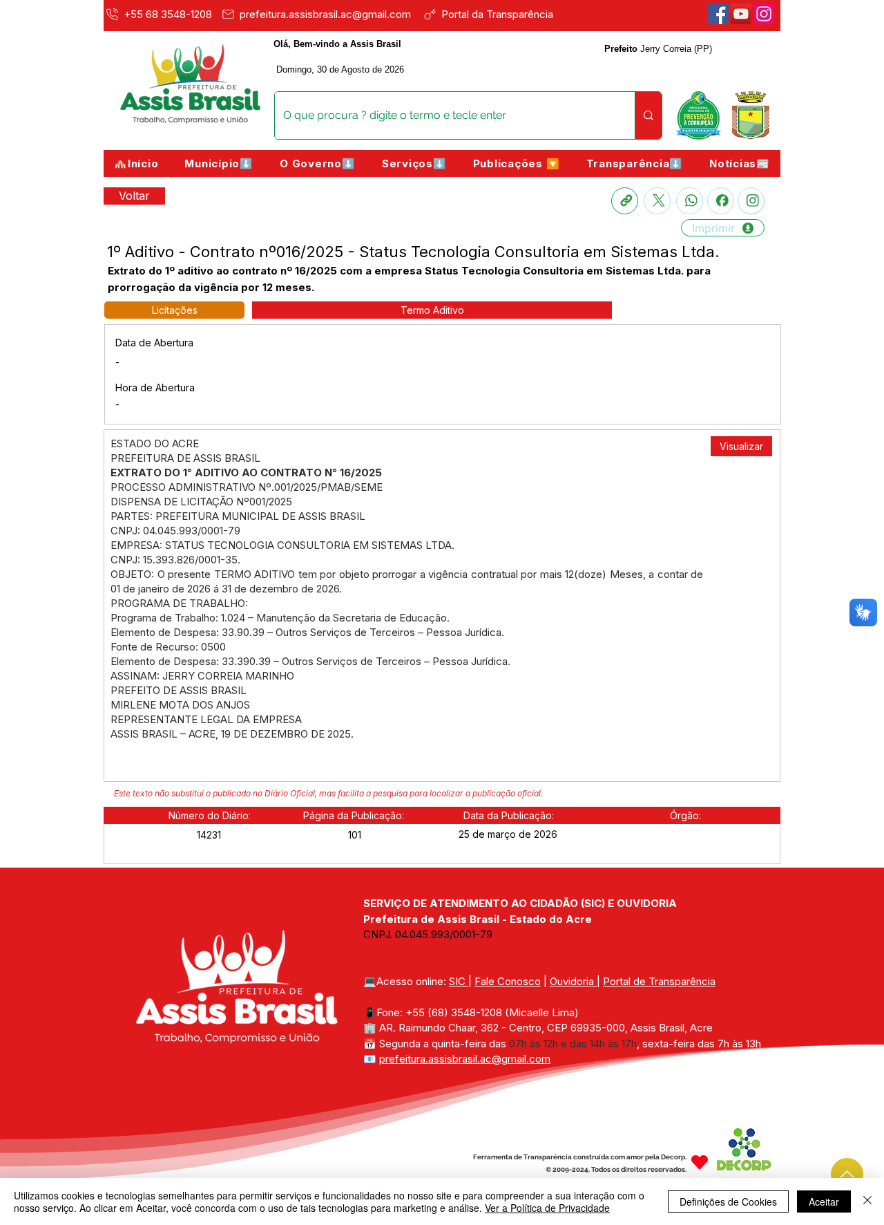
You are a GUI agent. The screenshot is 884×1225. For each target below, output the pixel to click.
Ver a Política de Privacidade (547, 1208)
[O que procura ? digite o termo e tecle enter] (648, 115)
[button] (219, 163)
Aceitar (824, 1201)
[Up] (847, 1174)
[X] (657, 200)
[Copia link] (624, 200)
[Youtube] (741, 13)
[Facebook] (718, 13)
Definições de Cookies (728, 1201)
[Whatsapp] (689, 200)
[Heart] (700, 1161)
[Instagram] (751, 200)
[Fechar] (867, 1201)
